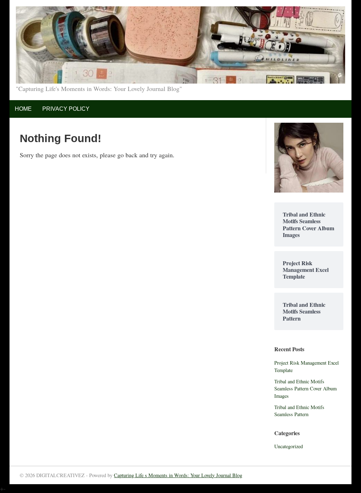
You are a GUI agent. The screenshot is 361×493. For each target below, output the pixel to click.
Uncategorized (288, 446)
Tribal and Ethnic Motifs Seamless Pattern (299, 411)
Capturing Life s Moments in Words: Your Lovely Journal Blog (178, 475)
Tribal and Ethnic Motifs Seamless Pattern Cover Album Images (305, 388)
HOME (23, 109)
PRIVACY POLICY (66, 109)
